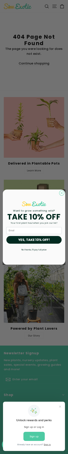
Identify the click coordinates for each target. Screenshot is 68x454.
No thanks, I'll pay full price (34, 249)
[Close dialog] (61, 193)
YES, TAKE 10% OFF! (34, 240)
